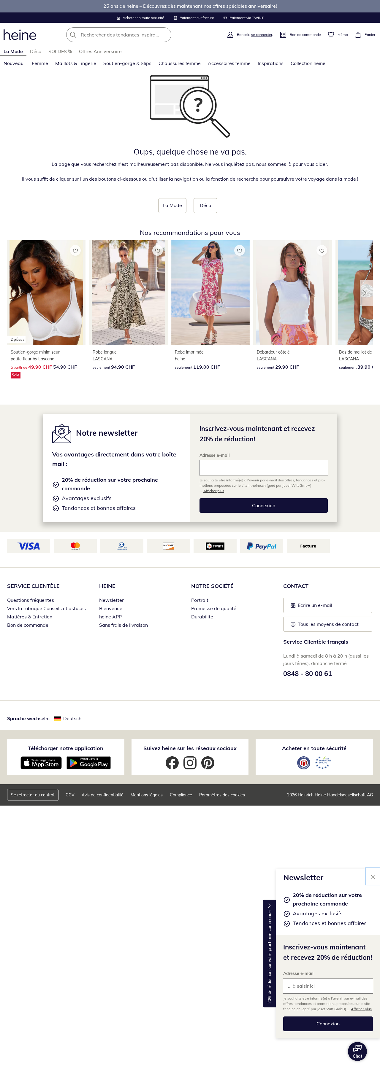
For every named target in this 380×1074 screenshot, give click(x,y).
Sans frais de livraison (123, 625)
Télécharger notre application (65, 748)
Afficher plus (361, 1009)
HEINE (107, 586)
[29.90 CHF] (292, 292)
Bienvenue (110, 608)
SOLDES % (60, 51)
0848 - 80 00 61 (307, 673)
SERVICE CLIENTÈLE (33, 586)
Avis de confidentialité (103, 795)
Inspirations (271, 63)
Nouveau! (14, 63)
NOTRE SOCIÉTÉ (212, 586)
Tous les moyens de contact (328, 624)
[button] (366, 293)
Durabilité (202, 617)
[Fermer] (373, 876)
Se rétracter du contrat (33, 795)
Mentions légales (147, 795)
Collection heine (308, 63)
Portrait (199, 600)
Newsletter (111, 600)
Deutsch (72, 718)
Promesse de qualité (213, 608)
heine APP (110, 617)
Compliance (181, 795)
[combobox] (131, 35)
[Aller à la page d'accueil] (20, 35)
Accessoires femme (229, 63)
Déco (35, 51)
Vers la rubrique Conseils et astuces (46, 608)
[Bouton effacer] (165, 34)
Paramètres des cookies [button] (222, 795)
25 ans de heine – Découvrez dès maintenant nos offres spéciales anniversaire (189, 6)
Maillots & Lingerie (75, 63)
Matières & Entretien (29, 617)
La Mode (13, 51)
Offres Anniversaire (100, 51)
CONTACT (295, 586)
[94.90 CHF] (128, 292)
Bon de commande (27, 625)
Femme (40, 63)
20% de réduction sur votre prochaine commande (269, 957)
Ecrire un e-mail (324, 607)
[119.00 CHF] (210, 292)
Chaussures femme (180, 63)
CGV (70, 795)
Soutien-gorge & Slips (127, 63)
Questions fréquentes (30, 600)
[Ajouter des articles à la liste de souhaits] (75, 250)
